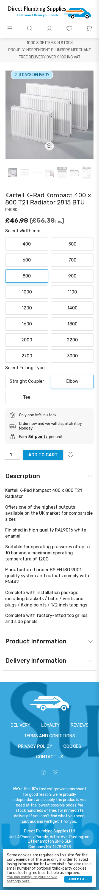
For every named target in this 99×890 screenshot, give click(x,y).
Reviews (80, 725)
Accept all (78, 879)
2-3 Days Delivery (32, 74)
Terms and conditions (49, 735)
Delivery (20, 725)
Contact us (49, 756)
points (41, 437)
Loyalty (50, 725)
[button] (10, 28)
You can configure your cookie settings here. (32, 879)
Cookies (72, 746)
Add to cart (43, 454)
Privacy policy (35, 746)
